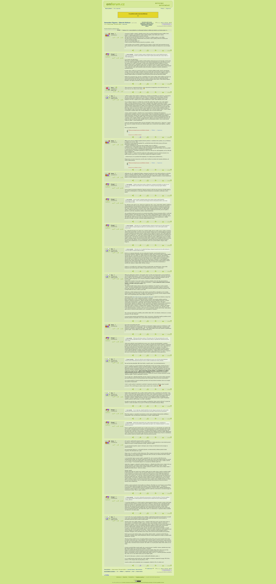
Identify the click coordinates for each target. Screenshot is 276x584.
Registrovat (168, 8)
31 (162, 22)
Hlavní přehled (107, 569)
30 (161, 22)
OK (138, 15)
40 (169, 22)
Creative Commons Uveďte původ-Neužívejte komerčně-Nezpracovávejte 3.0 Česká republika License (143, 582)
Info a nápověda (117, 8)
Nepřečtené (127, 571)
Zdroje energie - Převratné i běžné (114, 24)
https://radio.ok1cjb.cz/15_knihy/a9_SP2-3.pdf (142, 296)
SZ (117, 571)
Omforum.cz (118, 577)
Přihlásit (162, 8)
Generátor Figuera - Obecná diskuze (117, 22)
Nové (133, 571)
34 (167, 22)
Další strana (150, 568)
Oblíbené (121, 571)
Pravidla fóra (131, 577)
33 (165, 22)
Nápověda (125, 577)
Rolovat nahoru (139, 571)
